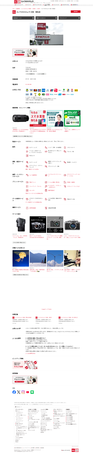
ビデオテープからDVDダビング (21, 426)
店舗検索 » (68, 409)
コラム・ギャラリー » (57, 409)
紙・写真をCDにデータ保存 (21, 430)
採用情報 (56, 0)
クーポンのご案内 (31, 423)
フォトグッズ (17, 439)
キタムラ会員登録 (70, 416)
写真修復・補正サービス (20, 434)
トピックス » (43, 426)
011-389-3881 (29, 84)
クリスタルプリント (19, 412)
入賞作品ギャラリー (56, 428)
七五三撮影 (30, 418)
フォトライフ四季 (56, 421)
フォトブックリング (19, 420)
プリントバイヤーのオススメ (46, 420)
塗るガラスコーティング (32, 413)
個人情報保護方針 (18, 447)
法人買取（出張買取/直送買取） (46, 419)
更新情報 (42, 432)
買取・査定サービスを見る (32, 169)
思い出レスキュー (18, 425)
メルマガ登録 (76, 0)
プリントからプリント (20, 431)
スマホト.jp (30, 415)
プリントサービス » (19, 409)
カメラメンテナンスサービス (33, 412)
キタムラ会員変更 (70, 418)
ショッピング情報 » (45, 409)
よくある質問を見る (30, 353)
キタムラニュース (44, 422)
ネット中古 (43, 413)
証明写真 (16, 440)
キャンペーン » (44, 423)
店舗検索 (18, 8)
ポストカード (17, 422)
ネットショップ (44, 412)
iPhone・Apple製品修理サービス (71, 413)
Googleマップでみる (46, 309)
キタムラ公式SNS (31, 424)
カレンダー (17, 436)
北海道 (34, 8)
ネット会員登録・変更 (69, 0)
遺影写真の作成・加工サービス (21, 433)
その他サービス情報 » (32, 409)
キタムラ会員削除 (70, 419)
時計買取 (42, 416)
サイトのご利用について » (71, 424)
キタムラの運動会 (56, 418)
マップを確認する (30, 73)
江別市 (38, 8)
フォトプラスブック (19, 418)
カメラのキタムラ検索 (26, 8)
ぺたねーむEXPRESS (19, 437)
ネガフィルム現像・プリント (21, 415)
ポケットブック (19, 419)
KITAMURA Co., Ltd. (21, 451)
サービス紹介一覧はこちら (19, 242)
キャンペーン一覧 (44, 425)
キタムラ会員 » (69, 415)
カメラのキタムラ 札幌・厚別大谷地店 (23, 317)
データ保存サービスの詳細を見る (34, 202)
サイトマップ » (69, 422)
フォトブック (17, 416)
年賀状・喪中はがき (19, 423)
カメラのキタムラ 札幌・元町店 (45, 317)
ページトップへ (75, 446)
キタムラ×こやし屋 (31, 430)
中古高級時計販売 (44, 415)
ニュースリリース (26, 447)
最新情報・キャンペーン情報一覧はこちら (23, 136)
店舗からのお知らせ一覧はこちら (21, 274)
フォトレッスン (56, 420)
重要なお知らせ (43, 428)
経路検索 (76, 11)
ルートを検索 (41, 73)
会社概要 (52, 0)
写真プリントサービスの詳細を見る (34, 193)
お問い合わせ (61, 0)
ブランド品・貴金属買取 (45, 418)
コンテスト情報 (56, 427)
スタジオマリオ (31, 416)
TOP (13, 8)
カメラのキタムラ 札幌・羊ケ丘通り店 (69, 317)
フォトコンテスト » (57, 425)
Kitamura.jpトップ (19, 406)
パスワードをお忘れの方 (71, 421)
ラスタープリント (19, 413)
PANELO (16, 441)
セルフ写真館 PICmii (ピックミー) (33, 426)
